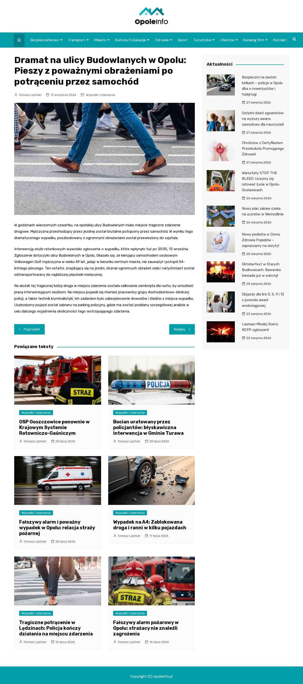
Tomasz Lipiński (30, 95)
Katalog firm (253, 39)
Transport (76, 39)
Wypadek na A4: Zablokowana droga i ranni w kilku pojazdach (149, 524)
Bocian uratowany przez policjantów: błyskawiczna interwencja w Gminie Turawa (148, 427)
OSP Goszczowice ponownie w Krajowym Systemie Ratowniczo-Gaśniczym (54, 427)
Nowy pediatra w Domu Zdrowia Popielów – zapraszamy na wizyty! (261, 240)
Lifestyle (227, 39)
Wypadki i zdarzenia (100, 95)
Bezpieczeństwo (45, 39)
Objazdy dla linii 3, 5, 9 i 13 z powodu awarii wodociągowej (263, 300)
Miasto (100, 39)
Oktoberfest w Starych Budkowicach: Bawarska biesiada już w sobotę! (261, 270)
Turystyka (202, 39)
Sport (183, 39)
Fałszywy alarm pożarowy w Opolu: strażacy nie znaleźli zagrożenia (146, 628)
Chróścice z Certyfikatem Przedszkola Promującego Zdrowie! (263, 148)
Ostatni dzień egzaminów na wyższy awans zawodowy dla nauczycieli (263, 119)
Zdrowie (162, 39)
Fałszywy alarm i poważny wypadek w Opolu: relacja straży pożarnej (57, 527)
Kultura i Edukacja (130, 39)
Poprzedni (32, 329)
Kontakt (280, 39)
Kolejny (179, 329)
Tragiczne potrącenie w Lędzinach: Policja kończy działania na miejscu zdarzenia (56, 628)
